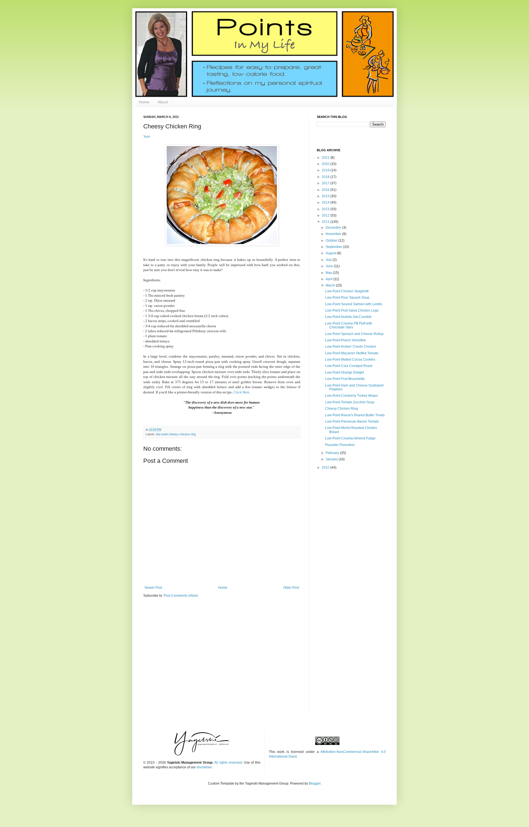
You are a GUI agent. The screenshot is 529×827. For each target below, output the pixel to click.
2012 (326, 215)
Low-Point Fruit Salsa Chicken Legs (352, 310)
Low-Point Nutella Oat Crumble (348, 317)
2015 (326, 196)
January (332, 459)
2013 (326, 209)
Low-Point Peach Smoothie (345, 340)
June (330, 266)
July (329, 260)
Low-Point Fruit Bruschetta (345, 379)
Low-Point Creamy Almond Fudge (350, 438)
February (333, 453)
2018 (326, 177)
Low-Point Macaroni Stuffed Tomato (351, 353)
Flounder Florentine (340, 445)
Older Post (291, 588)
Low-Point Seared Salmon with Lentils (353, 304)
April (329, 279)
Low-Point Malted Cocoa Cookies (350, 359)
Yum (146, 137)
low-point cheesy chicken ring (176, 434)
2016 (326, 190)
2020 (326, 164)
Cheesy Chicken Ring (341, 408)
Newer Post (153, 588)
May (329, 273)
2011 (326, 222)
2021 (326, 158)
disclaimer (204, 767)
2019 (326, 170)
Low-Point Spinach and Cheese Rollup (354, 334)
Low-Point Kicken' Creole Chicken (350, 346)
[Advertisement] (351, 513)
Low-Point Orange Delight (344, 372)
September (334, 247)
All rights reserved (228, 762)
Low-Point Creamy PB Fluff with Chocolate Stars (348, 325)
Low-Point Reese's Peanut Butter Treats (355, 415)
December (334, 227)
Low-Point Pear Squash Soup (347, 297)
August (331, 253)
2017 (326, 183)
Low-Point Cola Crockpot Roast (348, 366)
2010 (326, 467)
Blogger (314, 783)
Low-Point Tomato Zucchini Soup (349, 402)
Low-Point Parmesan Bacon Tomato (352, 421)
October (332, 240)
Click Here (241, 392)
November (334, 234)
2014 (326, 202)
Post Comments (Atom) (181, 596)
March (331, 285)
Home (144, 102)
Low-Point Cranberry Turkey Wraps (351, 396)
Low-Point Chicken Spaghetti (347, 291)
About (163, 102)
